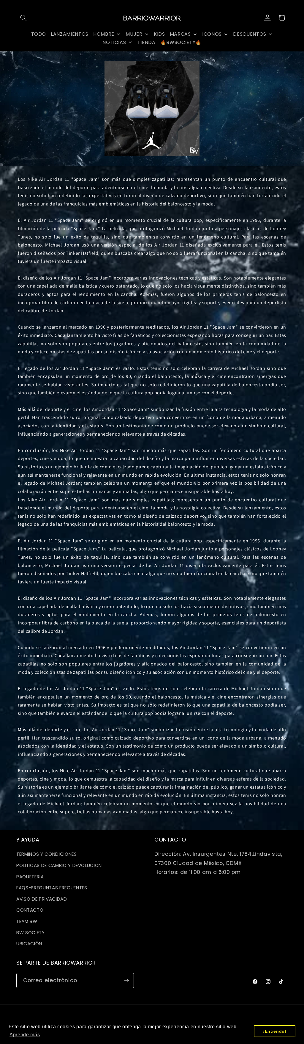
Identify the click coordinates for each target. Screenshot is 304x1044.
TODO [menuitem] (38, 34)
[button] (23, 18)
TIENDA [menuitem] (146, 42)
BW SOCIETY (30, 933)
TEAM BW (26, 921)
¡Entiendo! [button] (274, 1031)
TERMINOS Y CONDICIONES (46, 854)
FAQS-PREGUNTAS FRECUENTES (51, 888)
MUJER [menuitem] (134, 34)
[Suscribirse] (126, 980)
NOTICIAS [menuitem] (114, 42)
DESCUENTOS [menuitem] (249, 34)
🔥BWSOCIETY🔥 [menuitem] (181, 42)
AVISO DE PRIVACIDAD (41, 899)
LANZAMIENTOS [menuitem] (69, 34)
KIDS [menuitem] (159, 34)
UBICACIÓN (29, 944)
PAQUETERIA (30, 877)
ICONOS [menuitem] (212, 34)
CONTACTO (29, 910)
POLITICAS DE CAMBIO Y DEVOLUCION (59, 865)
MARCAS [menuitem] (180, 34)
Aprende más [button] (25, 1034)
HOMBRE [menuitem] (103, 34)
